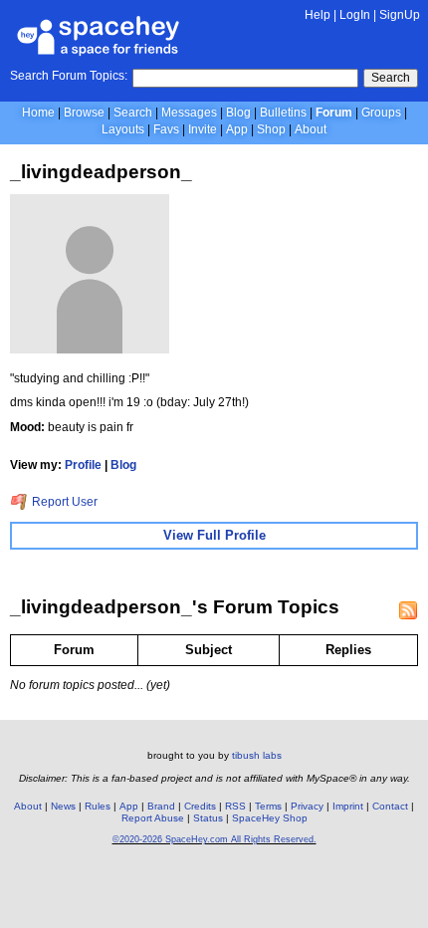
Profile (83, 465)
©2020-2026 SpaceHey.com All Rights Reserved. (214, 839)
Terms (268, 806)
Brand (161, 806)
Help (317, 15)
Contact (390, 806)
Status (208, 817)
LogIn (354, 15)
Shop (271, 129)
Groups (381, 112)
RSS (235, 806)
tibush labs (257, 755)
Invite (202, 129)
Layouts (123, 129)
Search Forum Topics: (68, 76)
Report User (63, 502)
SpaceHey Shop (270, 817)
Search (390, 78)
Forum (334, 112)
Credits (200, 806)
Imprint (347, 806)
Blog (238, 112)
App (237, 129)
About (310, 129)
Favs (166, 129)
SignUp (399, 15)
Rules (97, 806)
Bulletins (283, 112)
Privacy (307, 806)
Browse (84, 112)
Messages (189, 112)
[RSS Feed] (408, 610)
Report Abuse (152, 817)
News (63, 806)
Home (38, 112)
